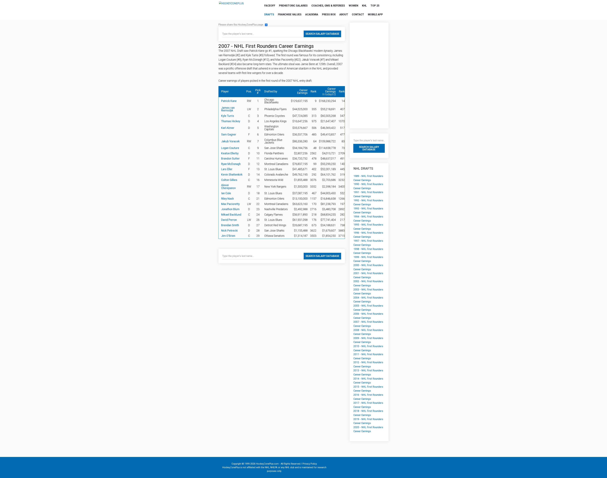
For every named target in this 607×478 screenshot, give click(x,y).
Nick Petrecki (229, 230)
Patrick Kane (229, 101)
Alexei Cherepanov (228, 187)
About (343, 14)
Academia (311, 14)
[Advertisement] (369, 73)
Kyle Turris (227, 115)
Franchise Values (289, 14)
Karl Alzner (227, 127)
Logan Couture (230, 148)
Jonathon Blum (230, 209)
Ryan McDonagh (231, 164)
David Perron (229, 219)
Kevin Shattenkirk (231, 174)
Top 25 (375, 5)
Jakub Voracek (230, 141)
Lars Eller (226, 169)
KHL (364, 5)
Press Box (329, 14)
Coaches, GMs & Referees (328, 5)
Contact (358, 14)
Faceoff (269, 5)
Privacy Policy (310, 463)
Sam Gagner (228, 134)
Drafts (269, 14)
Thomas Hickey (230, 121)
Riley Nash (227, 198)
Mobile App (375, 14)
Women (353, 5)
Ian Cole (226, 193)
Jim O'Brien (228, 235)
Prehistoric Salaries (293, 5)
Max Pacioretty (230, 204)
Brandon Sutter (230, 158)
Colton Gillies (229, 180)
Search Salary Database (322, 33)
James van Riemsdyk (228, 109)
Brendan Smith (230, 225)
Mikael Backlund (231, 214)
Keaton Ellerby (230, 153)
